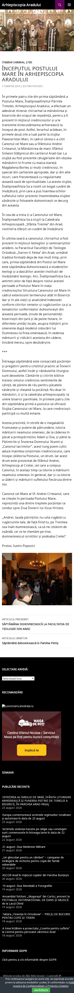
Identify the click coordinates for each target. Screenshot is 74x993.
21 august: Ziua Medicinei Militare (23, 847)
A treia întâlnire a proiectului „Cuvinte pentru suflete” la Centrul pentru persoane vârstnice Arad (36, 930)
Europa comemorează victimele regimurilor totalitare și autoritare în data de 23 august (36, 816)
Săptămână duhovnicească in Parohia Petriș (30, 641)
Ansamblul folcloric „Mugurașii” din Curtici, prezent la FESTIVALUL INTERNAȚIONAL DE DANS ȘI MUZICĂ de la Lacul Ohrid (36, 899)
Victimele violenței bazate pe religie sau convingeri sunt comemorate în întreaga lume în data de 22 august (34, 832)
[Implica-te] (31, 736)
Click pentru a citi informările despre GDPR (29, 959)
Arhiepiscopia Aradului (21, 4)
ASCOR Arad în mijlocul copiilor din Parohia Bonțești (35, 875)
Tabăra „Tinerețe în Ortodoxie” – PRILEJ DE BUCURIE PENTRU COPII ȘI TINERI (36, 916)
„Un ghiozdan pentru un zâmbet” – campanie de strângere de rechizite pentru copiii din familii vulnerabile (33, 860)
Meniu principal (69, 4)
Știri (29, 62)
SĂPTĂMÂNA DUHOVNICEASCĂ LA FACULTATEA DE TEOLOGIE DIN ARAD (35, 624)
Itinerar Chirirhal (13, 62)
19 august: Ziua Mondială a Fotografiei (27, 886)
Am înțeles (41, 990)
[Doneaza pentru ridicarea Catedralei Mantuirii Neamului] (18, 706)
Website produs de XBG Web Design (24, 975)
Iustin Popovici (33, 86)
